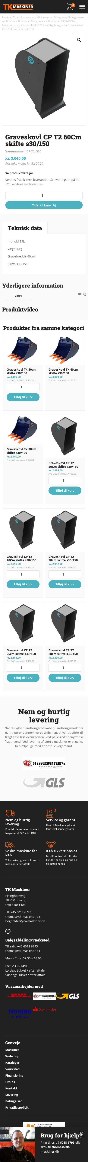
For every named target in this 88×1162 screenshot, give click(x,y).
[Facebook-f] (7, 931)
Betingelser (13, 1101)
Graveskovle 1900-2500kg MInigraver (45, 25)
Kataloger (12, 1063)
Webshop (12, 1056)
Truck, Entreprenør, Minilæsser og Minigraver (40, 17)
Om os (10, 1082)
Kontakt (11, 1088)
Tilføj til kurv (41, 205)
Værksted (12, 1069)
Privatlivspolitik (17, 1107)
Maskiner (12, 1050)
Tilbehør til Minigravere (31, 21)
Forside (6, 17)
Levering (11, 1095)
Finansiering (14, 1075)
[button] (79, 40)
